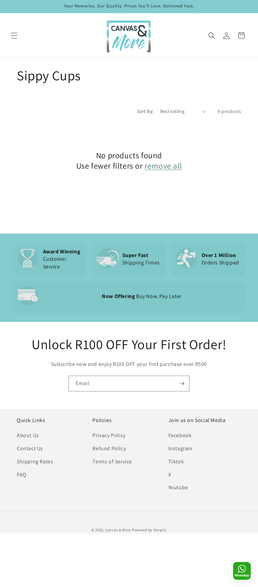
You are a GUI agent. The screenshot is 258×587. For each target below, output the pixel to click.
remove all (163, 166)
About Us (28, 435)
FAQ (22, 474)
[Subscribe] (181, 383)
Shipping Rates (35, 461)
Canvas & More (118, 530)
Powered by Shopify (149, 530)
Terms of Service (112, 461)
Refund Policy (109, 448)
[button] (14, 35)
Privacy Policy (108, 435)
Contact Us (30, 448)
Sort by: (145, 111)
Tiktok (176, 461)
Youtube (178, 487)
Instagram (180, 448)
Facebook (180, 435)
